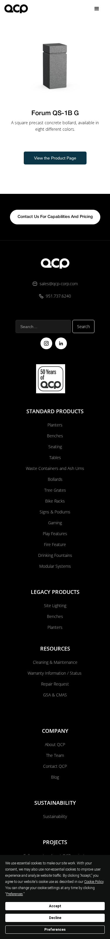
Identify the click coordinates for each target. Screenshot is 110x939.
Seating (55, 446)
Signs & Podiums (55, 512)
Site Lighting (55, 605)
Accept (55, 906)
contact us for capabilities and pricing (55, 217)
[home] (16, 8)
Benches (55, 436)
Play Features (55, 533)
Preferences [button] (14, 894)
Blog (55, 777)
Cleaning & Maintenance (55, 662)
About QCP (55, 744)
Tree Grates (55, 490)
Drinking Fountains (55, 555)
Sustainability (55, 816)
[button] (97, 9)
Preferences (55, 930)
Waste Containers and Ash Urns (55, 468)
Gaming (55, 522)
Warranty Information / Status (55, 673)
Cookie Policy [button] (94, 882)
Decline (55, 918)
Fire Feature (55, 544)
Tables (55, 457)
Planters (55, 425)
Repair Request (55, 684)
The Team (55, 755)
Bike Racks (55, 501)
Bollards (55, 479)
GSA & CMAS (55, 695)
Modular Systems (55, 566)
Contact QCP (55, 766)
